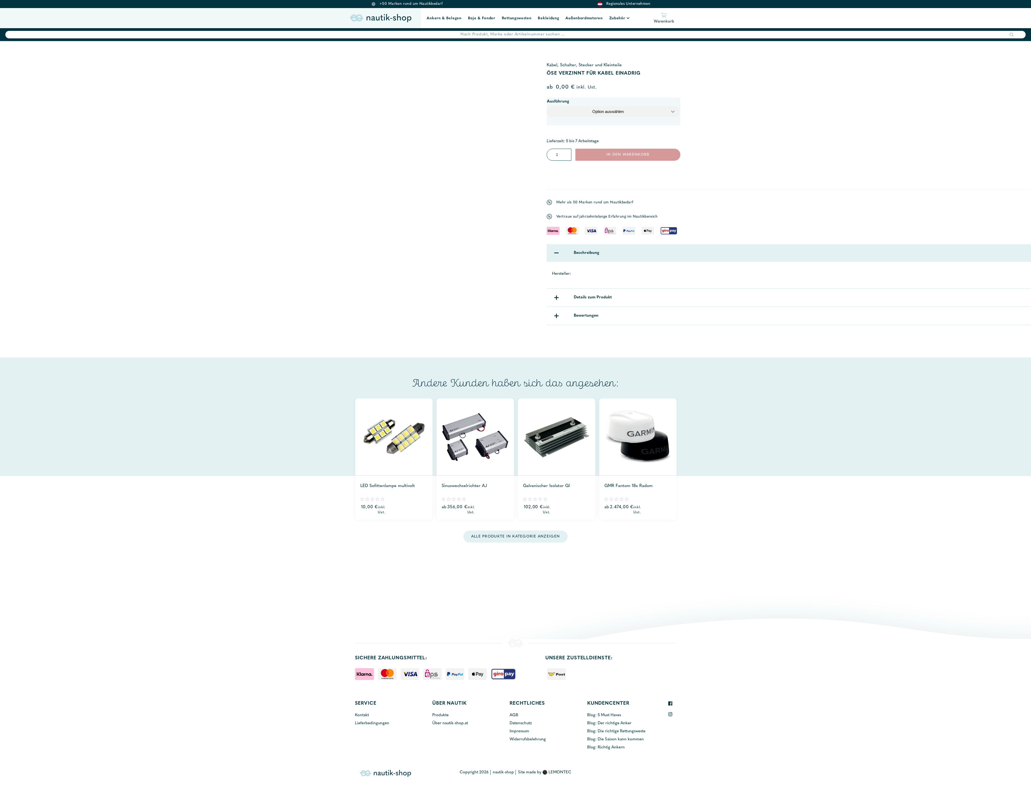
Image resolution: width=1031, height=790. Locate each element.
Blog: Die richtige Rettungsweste (616, 731)
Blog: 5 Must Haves (604, 715)
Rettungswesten (517, 18)
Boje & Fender (481, 18)
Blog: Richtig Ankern (606, 747)
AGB (514, 715)
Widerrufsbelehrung (528, 739)
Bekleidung (548, 18)
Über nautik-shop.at (450, 723)
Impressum (519, 731)
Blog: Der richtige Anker (609, 723)
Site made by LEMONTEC (544, 772)
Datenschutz (521, 723)
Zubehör (617, 18)
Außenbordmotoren (583, 18)
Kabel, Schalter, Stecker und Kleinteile (584, 65)
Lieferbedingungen (372, 723)
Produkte (440, 715)
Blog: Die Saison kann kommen (615, 739)
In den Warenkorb (627, 155)
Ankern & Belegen (444, 18)
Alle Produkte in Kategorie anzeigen (515, 537)
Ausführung (558, 102)
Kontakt (362, 715)
